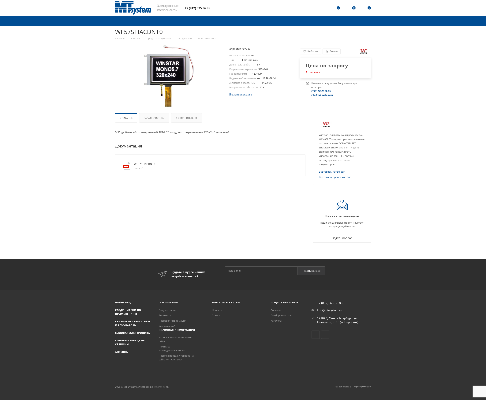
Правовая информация (172, 320)
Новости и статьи (226, 302)
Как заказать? (167, 326)
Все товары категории (332, 171)
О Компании (168, 302)
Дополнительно (186, 117)
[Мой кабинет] (323, 8)
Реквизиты (165, 315)
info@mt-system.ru (329, 310)
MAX (227, 8)
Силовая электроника (132, 333)
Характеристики (154, 117)
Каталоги (276, 320)
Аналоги (276, 310)
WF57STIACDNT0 (144, 164)
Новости (217, 310)
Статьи (216, 315)
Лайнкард (123, 302)
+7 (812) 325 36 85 (197, 8)
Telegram (217, 8)
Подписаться (311, 271)
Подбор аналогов (284, 302)
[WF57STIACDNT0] (168, 76)
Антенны (122, 352)
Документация (167, 310)
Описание (126, 117)
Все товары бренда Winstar (335, 177)
